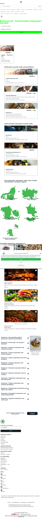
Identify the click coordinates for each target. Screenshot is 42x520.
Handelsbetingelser (15, 502)
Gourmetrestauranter (13, 115)
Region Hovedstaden (12, 156)
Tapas (12, 153)
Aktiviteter (2, 443)
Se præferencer (21, 265)
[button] (40, 253)
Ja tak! (10, 430)
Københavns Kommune (18, 156)
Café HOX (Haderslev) (11, 95)
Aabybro (23, 139)
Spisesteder (7, 98)
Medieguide (3, 458)
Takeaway (11, 138)
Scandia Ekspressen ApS (7, 55)
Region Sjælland (11, 173)
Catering (2, 439)
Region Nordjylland (11, 139)
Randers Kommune (4, 61)
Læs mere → (6, 287)
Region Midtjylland (7, 60)
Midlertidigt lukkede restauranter (7, 447)
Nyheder (2, 452)
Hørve (22, 173)
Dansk (2, 57)
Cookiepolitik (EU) (31, 502)
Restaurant (2, 3)
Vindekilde (24, 173)
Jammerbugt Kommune (18, 139)
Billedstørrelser (3, 459)
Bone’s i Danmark (8, 283)
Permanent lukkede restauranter (7, 449)
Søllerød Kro (9, 112)
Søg (22, 32)
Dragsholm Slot (9, 169)
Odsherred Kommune (17, 173)
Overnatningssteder (13, 172)
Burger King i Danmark (9, 304)
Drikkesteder (14, 98)
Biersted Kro (9, 135)
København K (25, 156)
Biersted (26, 139)
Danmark (2, 60)
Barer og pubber (16, 155)
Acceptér (21, 259)
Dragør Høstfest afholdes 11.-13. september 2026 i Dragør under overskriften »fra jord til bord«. (20, 328)
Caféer (11, 98)
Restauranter (8, 81)
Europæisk (9, 153)
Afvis (21, 262)
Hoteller (17, 172)
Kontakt (8, 502)
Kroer (21, 115)
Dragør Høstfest (7, 327)
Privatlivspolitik (23, 502)
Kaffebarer (17, 98)
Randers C (9, 61)
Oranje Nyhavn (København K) (13, 152)
